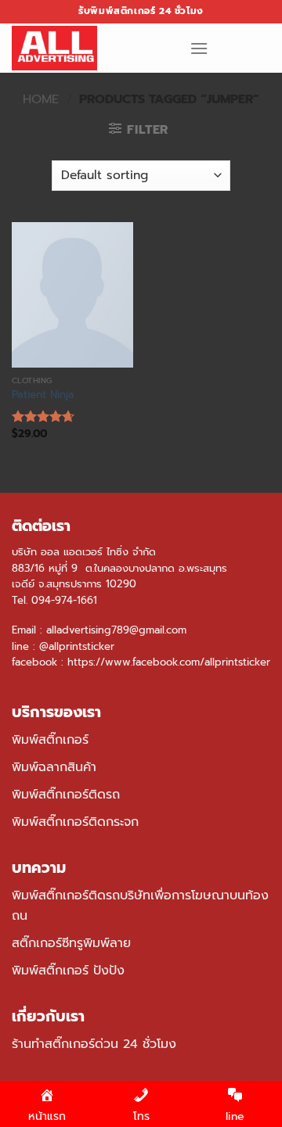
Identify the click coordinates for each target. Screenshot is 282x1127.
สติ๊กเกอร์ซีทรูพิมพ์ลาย (71, 943)
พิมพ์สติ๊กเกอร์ (50, 739)
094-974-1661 (64, 600)
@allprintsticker (76, 646)
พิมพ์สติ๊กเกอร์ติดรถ (66, 794)
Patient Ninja (43, 395)
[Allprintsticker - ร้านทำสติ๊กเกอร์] (89, 48)
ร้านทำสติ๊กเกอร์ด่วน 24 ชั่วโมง (94, 1044)
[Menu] (199, 48)
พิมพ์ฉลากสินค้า (54, 767)
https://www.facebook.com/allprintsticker (168, 662)
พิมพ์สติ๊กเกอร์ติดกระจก (75, 822)
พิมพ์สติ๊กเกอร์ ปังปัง (68, 970)
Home (41, 99)
